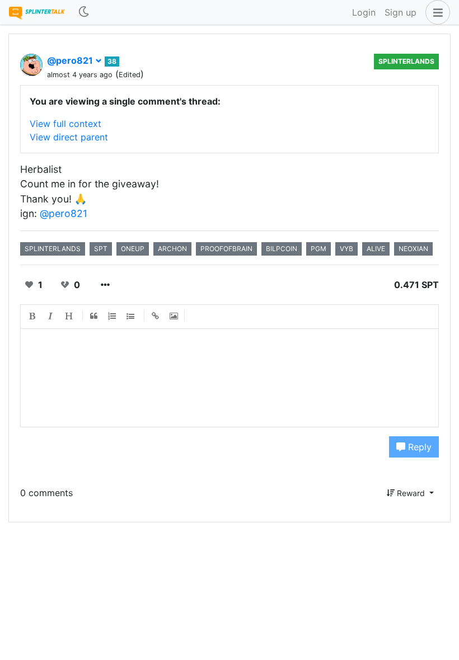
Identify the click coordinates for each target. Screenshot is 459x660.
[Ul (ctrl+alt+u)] (131, 316)
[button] (435, 12)
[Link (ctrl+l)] (155, 316)
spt (100, 248)
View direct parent (69, 137)
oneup (132, 248)
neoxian (413, 248)
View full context (65, 123)
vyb (346, 248)
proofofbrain (226, 248)
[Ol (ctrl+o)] (112, 316)
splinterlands (53, 248)
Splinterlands (406, 61)
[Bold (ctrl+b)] (32, 316)
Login (364, 12)
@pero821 (71, 60)
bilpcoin (281, 248)
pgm (318, 248)
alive (376, 248)
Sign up (400, 12)
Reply (418, 446)
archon (172, 248)
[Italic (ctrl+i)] (51, 316)
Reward (411, 493)
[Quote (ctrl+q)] (94, 316)
